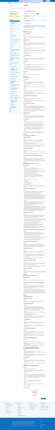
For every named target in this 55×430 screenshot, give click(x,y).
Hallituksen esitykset (34, 2)
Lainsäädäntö (10, 2)
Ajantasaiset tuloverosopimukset (45, 406)
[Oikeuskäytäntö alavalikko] (18, 2)
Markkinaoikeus (19, 410)
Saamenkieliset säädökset (9, 412)
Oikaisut (7, 409)
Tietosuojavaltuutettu (31, 407)
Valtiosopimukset (27, 2)
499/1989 (33, 20)
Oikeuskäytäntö (15, 2)
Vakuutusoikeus (19, 413)
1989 (23, 8)
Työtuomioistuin (19, 412)
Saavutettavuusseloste (42, 424)
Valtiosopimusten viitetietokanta (45, 407)
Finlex (10, 8)
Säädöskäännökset (8, 410)
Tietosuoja (41, 427)
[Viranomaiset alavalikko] (23, 2)
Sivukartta (41, 426)
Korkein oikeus (19, 404)
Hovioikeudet (19, 406)
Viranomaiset (21, 2)
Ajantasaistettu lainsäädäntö (9, 404)
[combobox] (31, 1)
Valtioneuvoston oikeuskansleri (33, 406)
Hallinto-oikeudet (19, 409)
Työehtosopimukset (31, 409)
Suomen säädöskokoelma (13, 5)
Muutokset (7, 407)
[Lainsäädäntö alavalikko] (12, 2)
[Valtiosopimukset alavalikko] (29, 2)
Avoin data (39, 2)
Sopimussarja (42, 404)
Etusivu (6, 2)
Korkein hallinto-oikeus (20, 407)
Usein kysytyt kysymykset (43, 421)
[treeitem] (14, 22)
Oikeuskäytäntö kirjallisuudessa (21, 415)
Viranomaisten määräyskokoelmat (33, 404)
